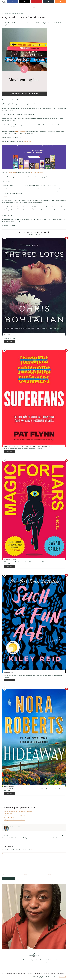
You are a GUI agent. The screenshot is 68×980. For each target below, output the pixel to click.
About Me (9, 973)
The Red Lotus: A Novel (10, 334)
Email (26, 874)
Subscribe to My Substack (57, 973)
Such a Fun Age (8, 672)
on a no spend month (20, 131)
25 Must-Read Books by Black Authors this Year (16, 815)
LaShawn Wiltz (15, 827)
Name (4, 874)
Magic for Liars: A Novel (10, 559)
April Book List (8, 813)
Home (4, 973)
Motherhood (16, 973)
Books (23, 973)
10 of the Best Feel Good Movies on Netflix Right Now (16, 837)
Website (48, 874)
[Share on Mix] (60, 1)
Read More (9, 341)
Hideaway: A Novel (9, 786)
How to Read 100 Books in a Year (13, 818)
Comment (5, 854)
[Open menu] (34, 8)
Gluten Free (29, 973)
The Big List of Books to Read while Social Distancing (18, 811)
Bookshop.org (27, 141)
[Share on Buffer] (48, 1)
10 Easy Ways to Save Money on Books (14, 820)
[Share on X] (24, 1)
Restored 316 (62, 977)
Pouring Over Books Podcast (41, 973)
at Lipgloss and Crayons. (36, 172)
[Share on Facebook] (12, 1)
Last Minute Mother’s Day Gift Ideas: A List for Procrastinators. (54, 838)
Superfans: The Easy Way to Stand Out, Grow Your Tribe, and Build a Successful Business (28, 446)
